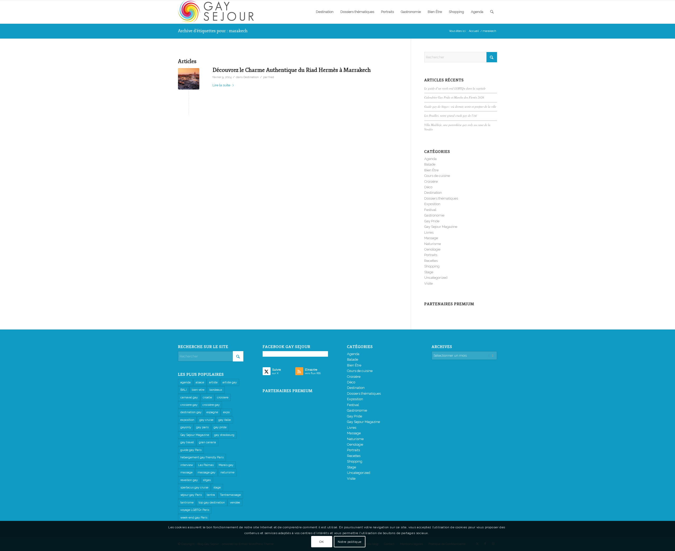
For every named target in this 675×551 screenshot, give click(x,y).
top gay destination (212, 502)
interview (186, 465)
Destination (251, 77)
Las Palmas (206, 465)
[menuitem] (324, 11)
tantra (211, 495)
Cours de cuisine (437, 176)
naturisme (227, 472)
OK (321, 542)
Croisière (431, 181)
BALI (183, 390)
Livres (428, 232)
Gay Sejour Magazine (440, 227)
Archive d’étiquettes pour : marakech (213, 31)
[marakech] (188, 79)
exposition (187, 420)
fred (271, 77)
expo (226, 412)
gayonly (185, 427)
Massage (431, 238)
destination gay (190, 412)
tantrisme (187, 502)
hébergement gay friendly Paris (202, 457)
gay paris (202, 427)
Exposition (432, 204)
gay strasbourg (224, 435)
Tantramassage (230, 495)
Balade (429, 164)
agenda (185, 382)
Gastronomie (434, 215)
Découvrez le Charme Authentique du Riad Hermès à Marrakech (292, 70)
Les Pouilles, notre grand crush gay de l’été (450, 115)
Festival (430, 210)
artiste (213, 382)
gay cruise (206, 420)
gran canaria (207, 442)
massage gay (206, 472)
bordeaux (215, 390)
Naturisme (432, 244)
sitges (207, 480)
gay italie (224, 420)
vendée (235, 502)
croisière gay (211, 405)
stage (217, 487)
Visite (428, 283)
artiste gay (230, 382)
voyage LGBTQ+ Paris (194, 510)
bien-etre (198, 390)
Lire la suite (221, 85)
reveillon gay (189, 480)
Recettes (431, 261)
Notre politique (349, 542)
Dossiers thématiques (441, 198)
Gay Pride (431, 221)
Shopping (432, 266)
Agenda (430, 159)
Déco (428, 187)
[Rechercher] (492, 11)
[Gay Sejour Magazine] (217, 11)
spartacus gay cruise (194, 487)
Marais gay (226, 465)
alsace (200, 382)
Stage (428, 272)
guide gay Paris (190, 450)
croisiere (222, 397)
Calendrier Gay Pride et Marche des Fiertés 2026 (454, 97)
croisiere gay (188, 405)
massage (186, 472)
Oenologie (432, 249)
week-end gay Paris (193, 517)
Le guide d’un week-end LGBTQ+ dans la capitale (455, 88)
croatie (207, 397)
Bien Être (431, 170)
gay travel (187, 442)
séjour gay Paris (191, 495)
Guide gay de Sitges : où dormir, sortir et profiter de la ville (460, 107)
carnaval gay (189, 397)
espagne (212, 412)
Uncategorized (435, 278)
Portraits (430, 255)
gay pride (220, 427)
